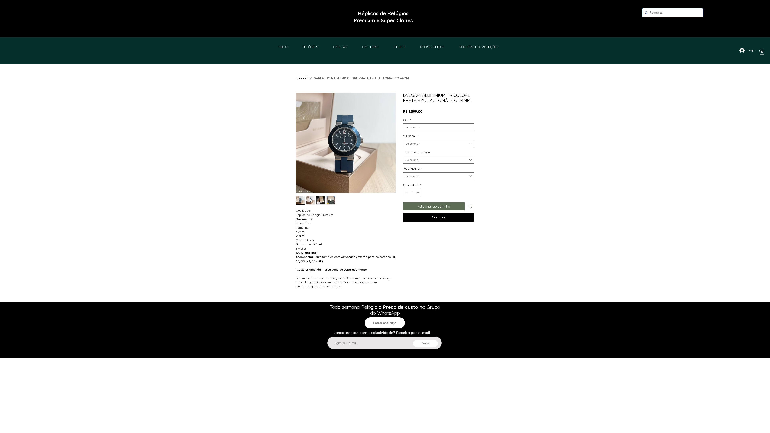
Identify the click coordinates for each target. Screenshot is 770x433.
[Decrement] (406, 192)
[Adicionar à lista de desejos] (470, 206)
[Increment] (418, 192)
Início (300, 78)
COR (407, 120)
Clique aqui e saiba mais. (324, 286)
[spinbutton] (412, 192)
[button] (761, 52)
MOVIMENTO (412, 168)
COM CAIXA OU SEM (417, 152)
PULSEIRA (410, 136)
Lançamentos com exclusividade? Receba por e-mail (381, 333)
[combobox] (438, 127)
